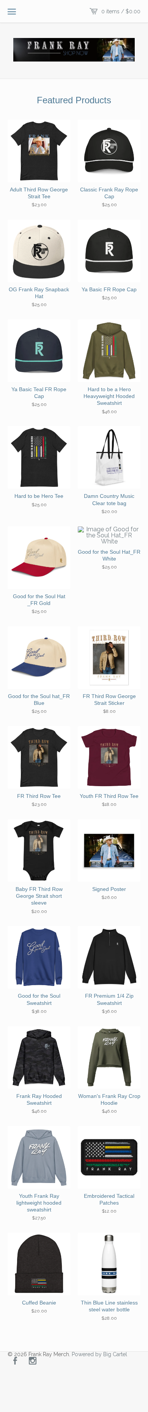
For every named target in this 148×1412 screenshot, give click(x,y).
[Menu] (12, 11)
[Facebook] (15, 1361)
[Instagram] (32, 1361)
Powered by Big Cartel (99, 1354)
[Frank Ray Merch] (74, 50)
